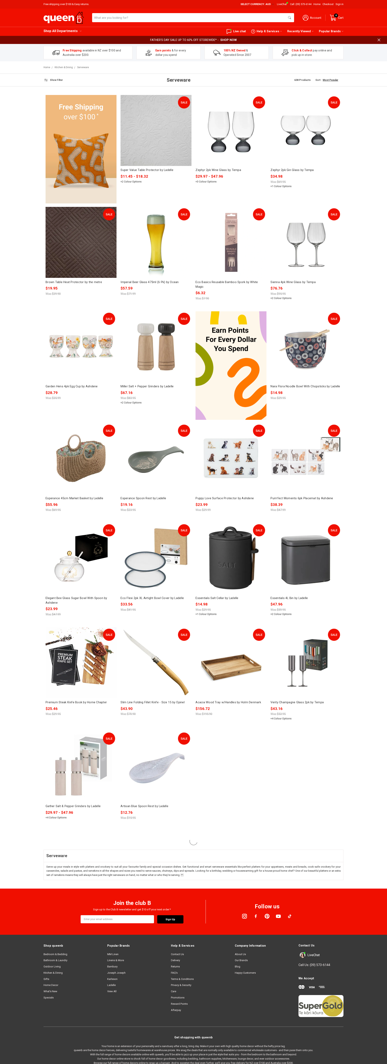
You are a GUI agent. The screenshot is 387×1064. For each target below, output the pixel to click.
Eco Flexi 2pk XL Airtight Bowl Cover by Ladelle (152, 598)
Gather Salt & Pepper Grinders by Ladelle (73, 806)
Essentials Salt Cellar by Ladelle (217, 598)
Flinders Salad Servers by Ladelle (218, 806)
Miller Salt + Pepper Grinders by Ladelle (147, 386)
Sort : (318, 80)
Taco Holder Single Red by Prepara (144, 915)
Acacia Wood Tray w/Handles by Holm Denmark (228, 702)
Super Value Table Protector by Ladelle (147, 170)
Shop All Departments (61, 31)
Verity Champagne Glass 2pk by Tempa (297, 702)
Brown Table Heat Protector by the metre (74, 282)
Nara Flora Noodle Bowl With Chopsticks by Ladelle (305, 386)
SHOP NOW (228, 40)
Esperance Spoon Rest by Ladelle (143, 498)
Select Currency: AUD (256, 4)
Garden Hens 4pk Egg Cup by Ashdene (72, 386)
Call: (300, 4)
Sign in (339, 4)
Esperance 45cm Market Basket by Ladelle (74, 498)
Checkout (328, 4)
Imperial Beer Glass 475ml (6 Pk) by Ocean (150, 282)
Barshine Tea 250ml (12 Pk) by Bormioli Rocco (302, 1019)
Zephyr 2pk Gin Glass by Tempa (292, 170)
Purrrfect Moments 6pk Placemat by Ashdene (301, 498)
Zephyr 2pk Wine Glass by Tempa (218, 170)
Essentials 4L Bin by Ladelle (289, 598)
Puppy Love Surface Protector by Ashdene (225, 498)
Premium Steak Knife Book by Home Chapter (76, 702)
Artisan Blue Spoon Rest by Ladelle (144, 806)
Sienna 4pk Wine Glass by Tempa (293, 282)
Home (316, 4)
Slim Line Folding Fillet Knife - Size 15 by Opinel (153, 702)
